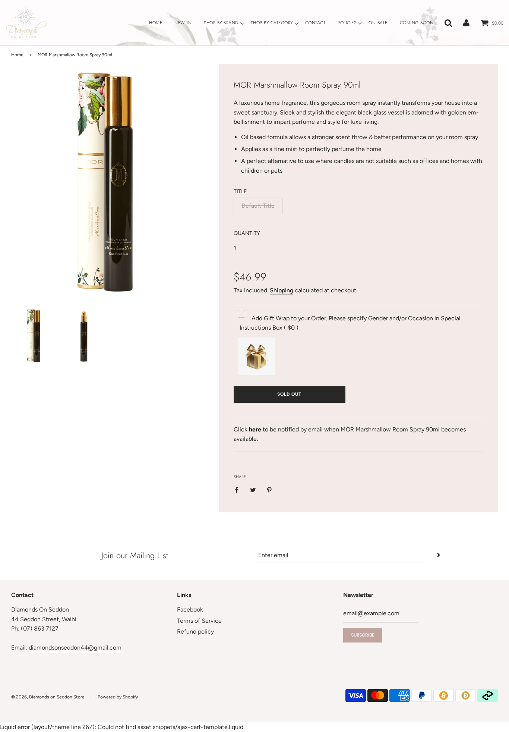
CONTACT (315, 23)
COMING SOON (417, 23)
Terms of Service (199, 620)
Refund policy (195, 631)
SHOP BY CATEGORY (272, 23)
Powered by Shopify (118, 697)
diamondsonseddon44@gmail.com (75, 647)
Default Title (258, 205)
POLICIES (347, 23)
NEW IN (183, 23)
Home (17, 54)
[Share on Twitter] (253, 489)
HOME (155, 23)
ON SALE (378, 23)
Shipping (281, 290)
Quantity (247, 233)
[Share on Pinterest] (269, 489)
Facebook (190, 609)
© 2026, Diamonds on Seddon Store (48, 697)
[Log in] (466, 22)
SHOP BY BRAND (221, 23)
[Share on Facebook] (239, 489)
